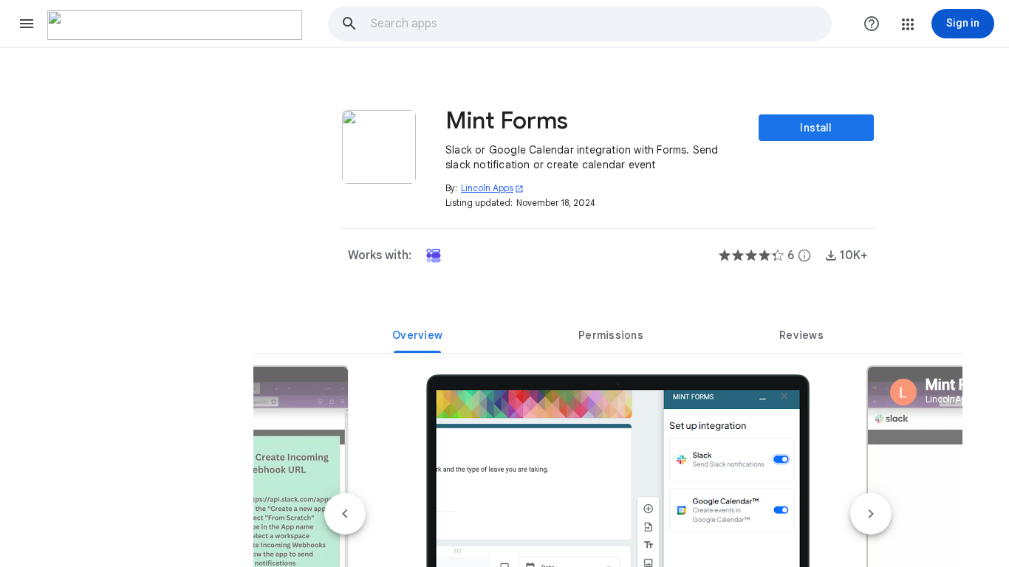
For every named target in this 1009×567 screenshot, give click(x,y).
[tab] (417, 335)
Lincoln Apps (492, 187)
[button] (26, 23)
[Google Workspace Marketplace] (174, 25)
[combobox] (600, 24)
